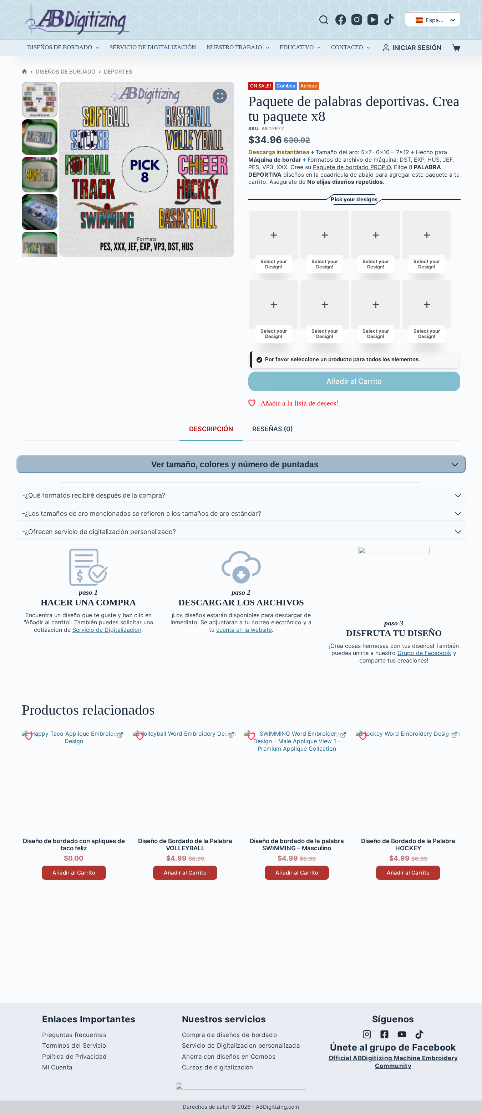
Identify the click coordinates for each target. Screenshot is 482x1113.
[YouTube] (372, 19)
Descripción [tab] (211, 429)
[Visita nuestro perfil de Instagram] (367, 1034)
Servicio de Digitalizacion (106, 629)
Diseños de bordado (59, 47)
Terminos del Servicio (74, 1045)
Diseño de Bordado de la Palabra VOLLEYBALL (185, 844)
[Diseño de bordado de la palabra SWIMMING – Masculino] (296, 782)
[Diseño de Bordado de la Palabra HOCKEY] (408, 782)
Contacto (347, 47)
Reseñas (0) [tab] (272, 429)
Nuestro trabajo (234, 47)
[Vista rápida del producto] (119, 735)
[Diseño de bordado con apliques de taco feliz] (74, 782)
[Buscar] (323, 19)
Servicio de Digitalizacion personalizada (241, 1045)
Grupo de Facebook (424, 652)
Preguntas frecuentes (74, 1034)
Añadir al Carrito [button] (73, 872)
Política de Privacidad (74, 1056)
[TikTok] (389, 19)
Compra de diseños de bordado (229, 1034)
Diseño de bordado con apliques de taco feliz (74, 844)
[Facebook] (340, 19)
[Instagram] (356, 19)
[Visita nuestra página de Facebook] (384, 1034)
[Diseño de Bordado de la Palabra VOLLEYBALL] (185, 782)
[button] (293, 403)
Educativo (297, 47)
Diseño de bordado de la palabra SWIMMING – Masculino (297, 844)
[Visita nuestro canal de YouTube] (402, 1034)
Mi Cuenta (57, 1067)
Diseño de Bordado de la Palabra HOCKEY (408, 844)
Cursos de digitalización (217, 1067)
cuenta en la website (244, 629)
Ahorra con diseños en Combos (228, 1056)
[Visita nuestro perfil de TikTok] (419, 1034)
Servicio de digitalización (153, 47)
